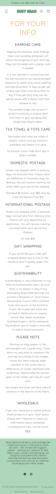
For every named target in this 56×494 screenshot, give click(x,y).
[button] (6, 11)
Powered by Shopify (29, 487)
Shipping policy (37, 492)
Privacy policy (47, 487)
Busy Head (15, 487)
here (27, 430)
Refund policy (21, 492)
